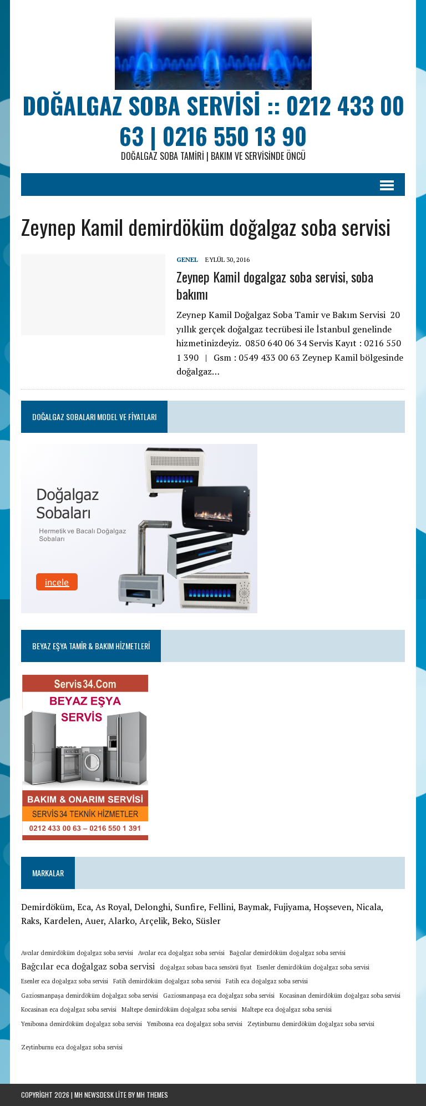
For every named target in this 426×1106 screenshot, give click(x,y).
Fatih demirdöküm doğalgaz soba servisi (167, 981)
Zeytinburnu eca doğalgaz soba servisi (72, 1047)
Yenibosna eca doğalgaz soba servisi (194, 1024)
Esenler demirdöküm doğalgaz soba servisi (313, 967)
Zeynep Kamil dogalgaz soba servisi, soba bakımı (274, 285)
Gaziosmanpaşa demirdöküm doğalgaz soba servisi (89, 995)
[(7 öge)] (129, 1044)
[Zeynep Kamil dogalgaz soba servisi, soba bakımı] (93, 328)
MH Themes (152, 1094)
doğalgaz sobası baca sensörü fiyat (206, 967)
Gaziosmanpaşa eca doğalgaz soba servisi (219, 995)
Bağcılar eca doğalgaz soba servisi (88, 966)
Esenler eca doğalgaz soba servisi (64, 981)
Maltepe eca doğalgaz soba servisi (287, 1009)
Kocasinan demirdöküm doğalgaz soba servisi (340, 995)
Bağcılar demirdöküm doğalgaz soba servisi (288, 953)
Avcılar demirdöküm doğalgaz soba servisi (77, 953)
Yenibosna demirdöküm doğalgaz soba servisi (81, 1024)
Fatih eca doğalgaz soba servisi (267, 981)
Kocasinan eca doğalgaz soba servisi (68, 1009)
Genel (187, 259)
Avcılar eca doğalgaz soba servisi (181, 953)
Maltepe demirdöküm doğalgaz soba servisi (179, 1009)
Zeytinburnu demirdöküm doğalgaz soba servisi (310, 1024)
